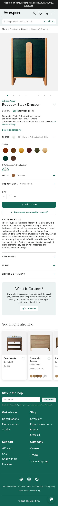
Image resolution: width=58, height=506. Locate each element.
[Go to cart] (47, 13)
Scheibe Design (8, 101)
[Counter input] (29, 196)
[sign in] (34, 13)
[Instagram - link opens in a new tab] (29, 479)
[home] (11, 13)
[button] (40, 13)
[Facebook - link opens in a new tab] (37, 479)
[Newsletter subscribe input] (21, 399)
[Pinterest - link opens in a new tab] (21, 479)
